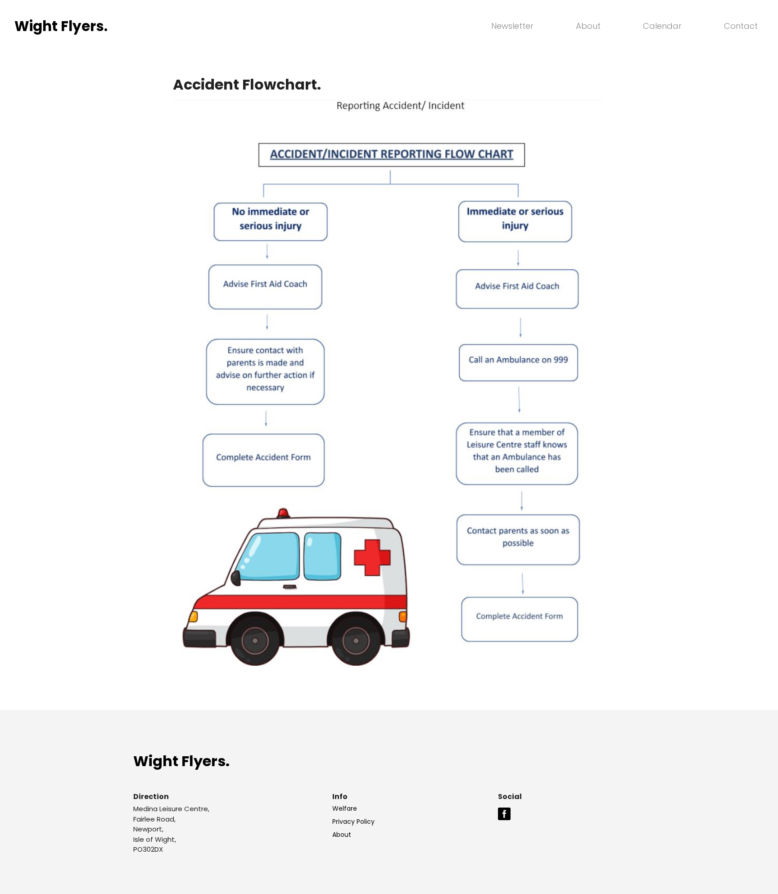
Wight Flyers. (181, 761)
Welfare (344, 808)
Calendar (662, 26)
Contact (741, 26)
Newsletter (512, 26)
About (588, 26)
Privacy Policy (353, 821)
